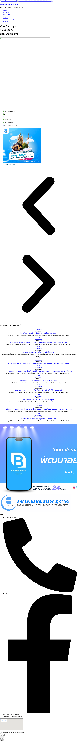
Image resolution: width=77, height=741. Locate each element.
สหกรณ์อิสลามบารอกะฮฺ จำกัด (9, 4)
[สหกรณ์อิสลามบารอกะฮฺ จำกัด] (8, 1)
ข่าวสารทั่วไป (38, 329)
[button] (38, 206)
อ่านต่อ (38, 337)
